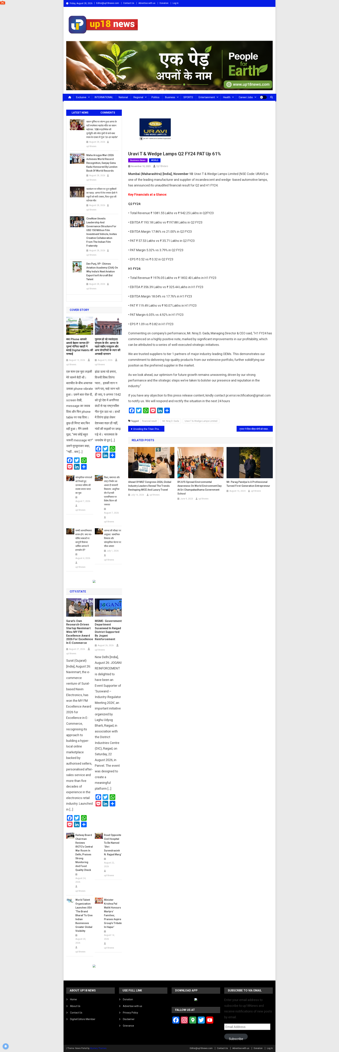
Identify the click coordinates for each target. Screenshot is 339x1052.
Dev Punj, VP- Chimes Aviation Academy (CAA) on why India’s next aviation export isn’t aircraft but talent (102, 271)
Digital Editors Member (82, 1019)
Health (226, 97)
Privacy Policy (130, 1012)
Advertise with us (146, 3)
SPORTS (188, 97)
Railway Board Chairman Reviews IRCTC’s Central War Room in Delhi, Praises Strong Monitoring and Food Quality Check (84, 852)
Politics (155, 97)
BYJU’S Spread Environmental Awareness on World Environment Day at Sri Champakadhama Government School (199, 488)
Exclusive (81, 97)
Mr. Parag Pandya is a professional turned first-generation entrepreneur (248, 484)
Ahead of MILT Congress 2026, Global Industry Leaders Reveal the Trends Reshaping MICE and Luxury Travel (149, 486)
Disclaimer (129, 1019)
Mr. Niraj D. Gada (170, 421)
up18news (162, 166)
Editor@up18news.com (107, 3)
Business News (137, 160)
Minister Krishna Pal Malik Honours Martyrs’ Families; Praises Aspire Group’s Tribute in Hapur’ (113, 913)
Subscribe (236, 1038)
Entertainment (207, 97)
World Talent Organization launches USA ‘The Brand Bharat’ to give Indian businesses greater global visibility (84, 915)
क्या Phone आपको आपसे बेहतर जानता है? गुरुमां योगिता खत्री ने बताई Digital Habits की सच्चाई (79, 347)
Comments (107, 112)
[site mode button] (263, 97)
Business (170, 97)
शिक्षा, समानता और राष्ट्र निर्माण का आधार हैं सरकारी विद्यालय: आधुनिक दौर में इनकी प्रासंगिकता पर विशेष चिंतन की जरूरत (112, 491)
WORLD (154, 160)
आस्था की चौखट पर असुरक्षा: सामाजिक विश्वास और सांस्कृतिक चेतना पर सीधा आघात (112, 538)
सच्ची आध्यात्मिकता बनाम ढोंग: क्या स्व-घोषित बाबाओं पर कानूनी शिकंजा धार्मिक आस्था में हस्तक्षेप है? (83, 540)
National (123, 97)
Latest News (80, 112)
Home (73, 999)
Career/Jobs (246, 97)
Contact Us (128, 3)
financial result (149, 421)
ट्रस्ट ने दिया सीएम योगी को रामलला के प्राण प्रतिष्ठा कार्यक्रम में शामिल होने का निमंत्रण (256, 429)
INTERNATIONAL (104, 97)
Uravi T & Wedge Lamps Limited (201, 421)
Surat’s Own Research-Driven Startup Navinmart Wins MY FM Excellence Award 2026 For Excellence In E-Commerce (79, 632)
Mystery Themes (98, 1048)
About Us (75, 1006)
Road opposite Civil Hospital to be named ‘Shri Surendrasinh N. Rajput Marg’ (112, 845)
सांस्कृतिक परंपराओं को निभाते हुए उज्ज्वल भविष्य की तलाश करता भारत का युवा (83, 485)
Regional (138, 97)
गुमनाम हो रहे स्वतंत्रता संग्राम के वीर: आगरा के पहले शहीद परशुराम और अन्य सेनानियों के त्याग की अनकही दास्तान (107, 347)
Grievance (128, 1025)
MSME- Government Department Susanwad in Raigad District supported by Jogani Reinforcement (108, 630)
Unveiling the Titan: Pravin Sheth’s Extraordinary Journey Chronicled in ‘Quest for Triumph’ (148, 429)
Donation (164, 3)
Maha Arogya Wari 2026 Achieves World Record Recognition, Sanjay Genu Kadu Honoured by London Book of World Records (101, 163)
